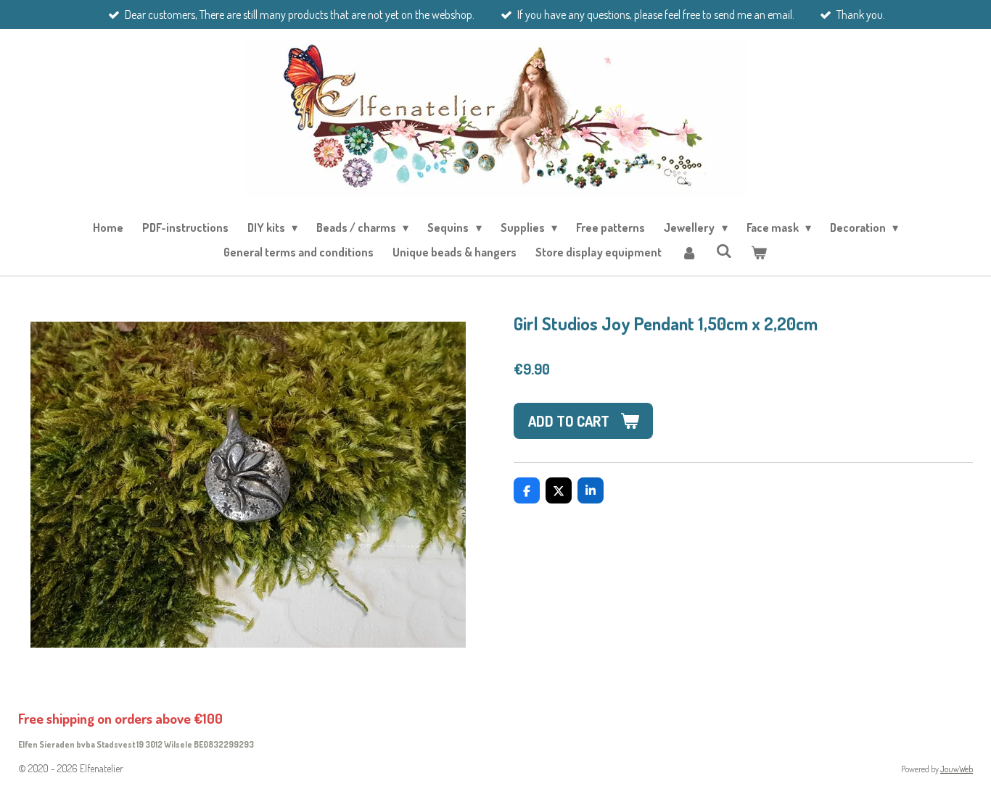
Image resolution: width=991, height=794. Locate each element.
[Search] (724, 251)
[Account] (688, 252)
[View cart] (758, 252)
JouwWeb (956, 769)
